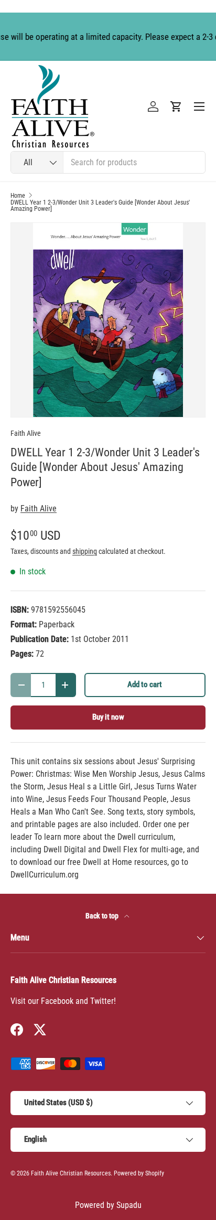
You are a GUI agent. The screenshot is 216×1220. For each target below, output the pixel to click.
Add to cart (144, 684)
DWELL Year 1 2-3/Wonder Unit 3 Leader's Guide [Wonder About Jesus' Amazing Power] (100, 205)
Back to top (102, 916)
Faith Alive (25, 433)
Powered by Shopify (139, 1173)
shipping (84, 551)
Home (17, 195)
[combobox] (108, 162)
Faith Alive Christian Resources (71, 1173)
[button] (176, 106)
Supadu (129, 1205)
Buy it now (108, 717)
